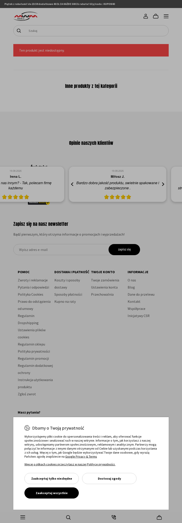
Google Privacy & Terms (81, 456)
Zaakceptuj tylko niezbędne (51, 479)
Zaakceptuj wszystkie (52, 493)
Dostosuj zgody (109, 479)
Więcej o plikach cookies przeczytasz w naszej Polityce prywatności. (69, 464)
